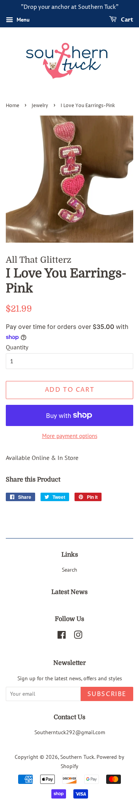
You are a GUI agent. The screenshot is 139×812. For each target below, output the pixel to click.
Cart (126, 19)
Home (12, 105)
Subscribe (107, 694)
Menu (22, 19)
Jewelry (40, 105)
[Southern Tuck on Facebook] (61, 636)
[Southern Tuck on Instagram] (78, 636)
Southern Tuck (77, 756)
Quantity (17, 347)
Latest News (69, 592)
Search (69, 569)
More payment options (69, 436)
